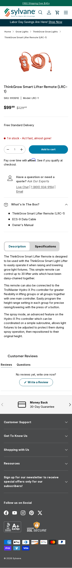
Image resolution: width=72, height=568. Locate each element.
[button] (57, 12)
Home (7, 31)
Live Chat (22, 187)
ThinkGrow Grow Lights (45, 31)
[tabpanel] (36, 296)
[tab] (17, 246)
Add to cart (48, 149)
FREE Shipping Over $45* (36, 3)
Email (19, 191)
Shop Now (55, 22)
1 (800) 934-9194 (42, 187)
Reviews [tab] (6, 365)
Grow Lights (22, 31)
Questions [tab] (24, 365)
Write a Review (38, 383)
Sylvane (17, 558)
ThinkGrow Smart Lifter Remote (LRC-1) (25, 37)
